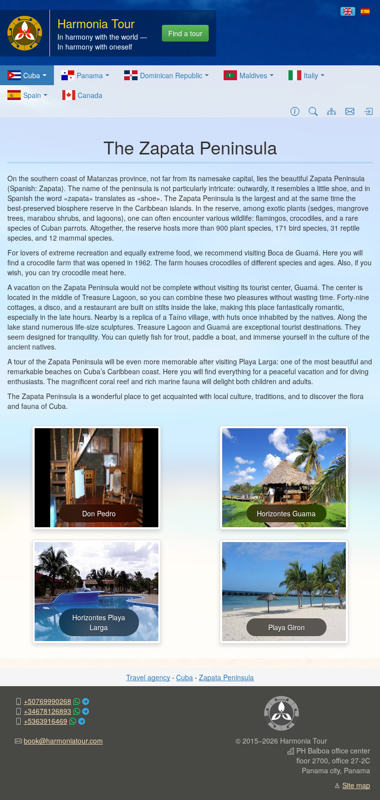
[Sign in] (368, 110)
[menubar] (190, 85)
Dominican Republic (171, 75)
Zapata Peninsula (226, 677)
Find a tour (185, 33)
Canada (90, 95)
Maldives (253, 75)
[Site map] (331, 110)
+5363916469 (45, 721)
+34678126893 (47, 711)
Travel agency (148, 677)
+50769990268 (47, 701)
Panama (90, 75)
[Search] (313, 110)
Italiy (311, 75)
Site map (356, 785)
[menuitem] (27, 75)
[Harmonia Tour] (24, 32)
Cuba (31, 75)
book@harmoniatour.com (63, 741)
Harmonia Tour (96, 23)
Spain (32, 95)
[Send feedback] (349, 110)
